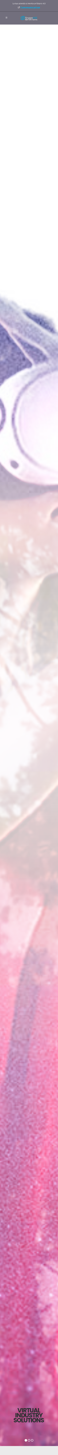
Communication (30, 7)
